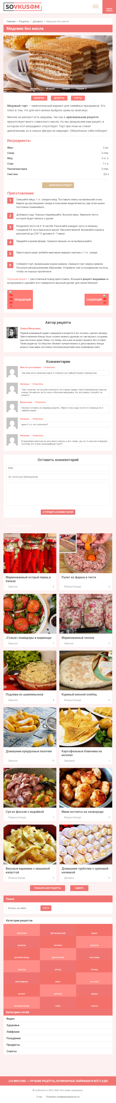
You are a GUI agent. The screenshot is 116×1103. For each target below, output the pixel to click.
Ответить (49, 367)
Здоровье (12, 1025)
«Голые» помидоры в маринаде (29, 638)
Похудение (13, 1038)
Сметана (12, 174)
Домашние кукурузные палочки (29, 751)
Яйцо (10, 147)
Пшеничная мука (17, 168)
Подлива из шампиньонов (24, 694)
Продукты (13, 1044)
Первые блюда (17, 817)
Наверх (79, 888)
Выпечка (39, 98)
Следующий (94, 299)
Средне (66, 88)
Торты (78, 98)
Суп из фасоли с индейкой (25, 812)
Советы (11, 1051)
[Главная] (22, 6)
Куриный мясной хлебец (79, 694)
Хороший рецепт (17, 279)
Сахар (10, 153)
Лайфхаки (12, 1031)
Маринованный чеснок (78, 638)
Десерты (38, 21)
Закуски (12, 586)
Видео (10, 1018)
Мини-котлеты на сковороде (82, 812)
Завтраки (69, 760)
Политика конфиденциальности (62, 1096)
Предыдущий (22, 299)
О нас (39, 1096)
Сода (10, 163)
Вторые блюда (72, 586)
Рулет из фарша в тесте (79, 577)
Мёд (10, 158)
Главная (10, 21)
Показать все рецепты (47, 888)
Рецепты (24, 21)
